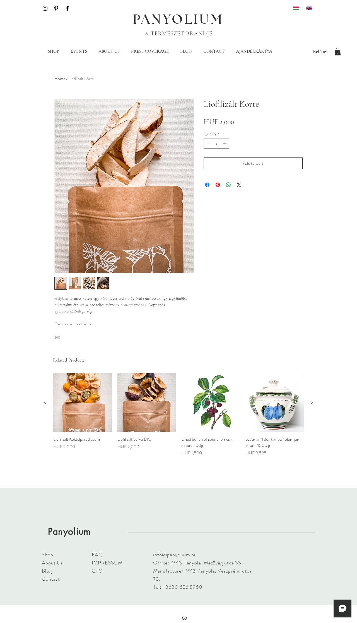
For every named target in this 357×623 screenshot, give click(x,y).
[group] (178, 415)
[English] (308, 8)
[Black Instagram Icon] (45, 8)
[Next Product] (311, 402)
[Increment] (225, 143)
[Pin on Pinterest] (217, 184)
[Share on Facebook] (207, 184)
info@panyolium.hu (175, 554)
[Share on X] (239, 184)
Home (59, 78)
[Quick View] (82, 402)
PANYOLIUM (178, 19)
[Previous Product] (45, 402)
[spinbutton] (216, 143)
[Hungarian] (295, 8)
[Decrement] (207, 143)
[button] (337, 51)
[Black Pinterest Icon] (56, 8)
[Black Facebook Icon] (67, 8)
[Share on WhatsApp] (228, 184)
